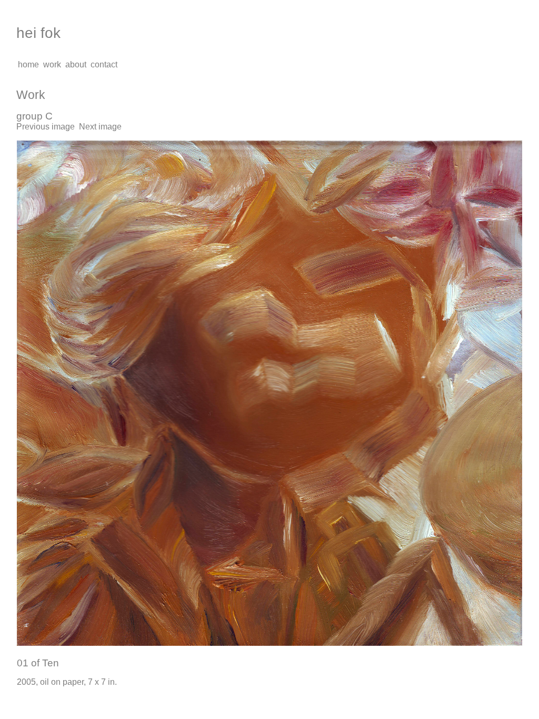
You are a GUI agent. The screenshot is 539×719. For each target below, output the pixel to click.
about (75, 64)
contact (104, 64)
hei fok (38, 33)
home (28, 64)
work (52, 64)
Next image (100, 126)
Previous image (45, 126)
